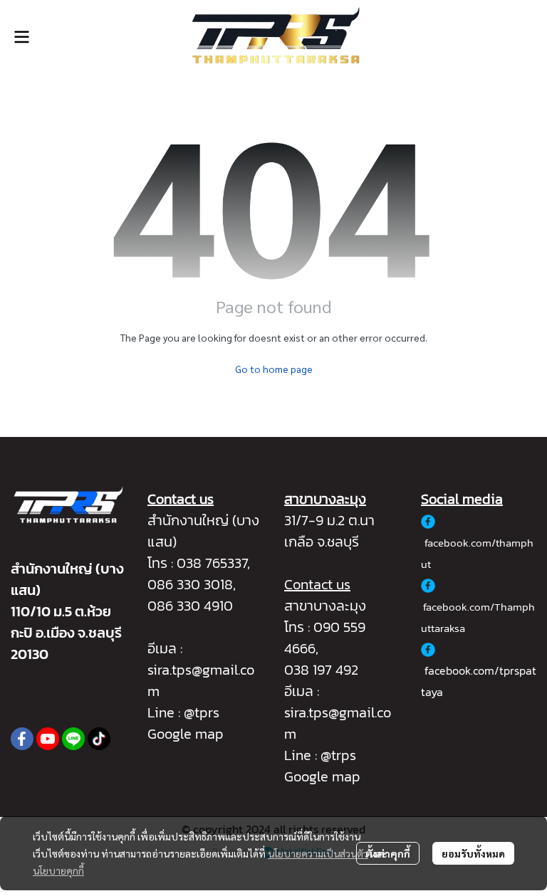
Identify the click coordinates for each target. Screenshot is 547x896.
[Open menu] (21, 37)
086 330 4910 (190, 605)
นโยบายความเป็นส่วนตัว (318, 853)
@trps (338, 755)
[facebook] (22, 738)
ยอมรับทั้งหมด (473, 853)
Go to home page (274, 368)
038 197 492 (321, 669)
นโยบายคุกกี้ (58, 870)
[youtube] (47, 738)
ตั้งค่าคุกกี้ (387, 853)
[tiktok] (99, 738)
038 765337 (212, 563)
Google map (185, 733)
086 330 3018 (190, 584)
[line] (73, 738)
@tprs (201, 712)
